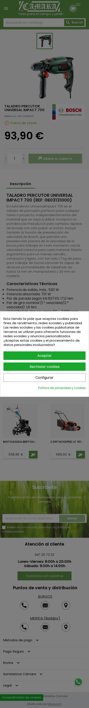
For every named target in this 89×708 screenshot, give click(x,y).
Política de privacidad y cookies (62, 388)
